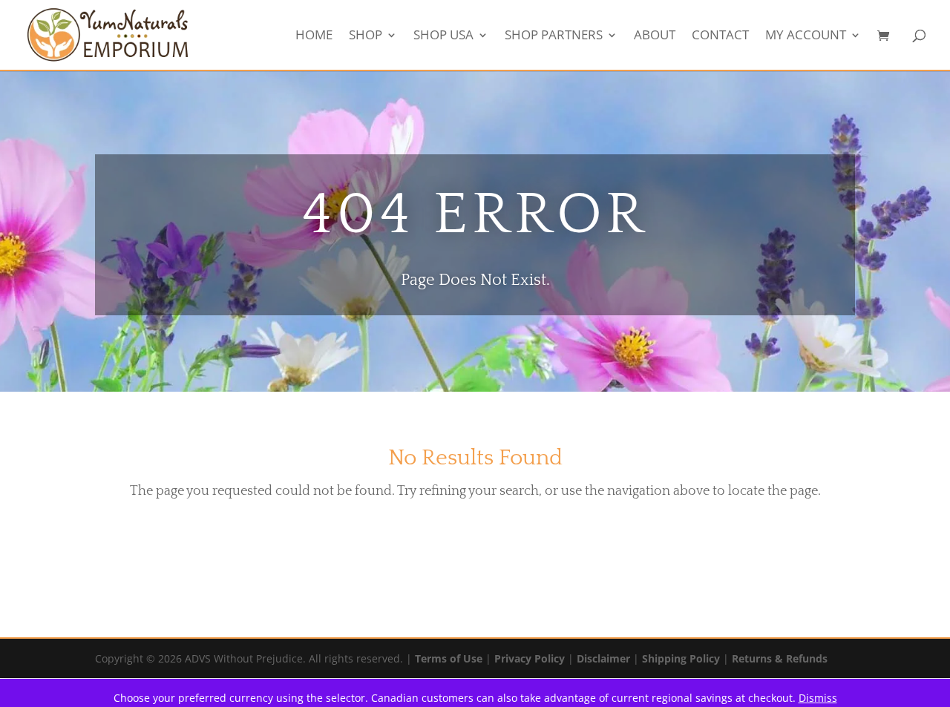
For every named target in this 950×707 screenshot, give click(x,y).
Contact (720, 36)
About (654, 36)
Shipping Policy (681, 658)
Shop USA (443, 36)
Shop (365, 36)
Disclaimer (603, 658)
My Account (805, 36)
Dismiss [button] (818, 698)
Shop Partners (554, 36)
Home (313, 36)
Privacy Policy (529, 658)
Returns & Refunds (780, 658)
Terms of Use (448, 658)
